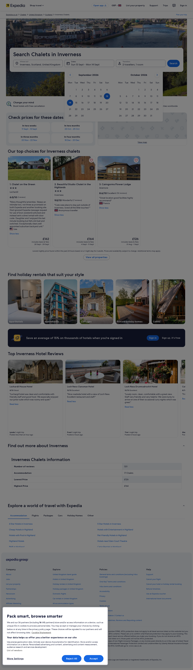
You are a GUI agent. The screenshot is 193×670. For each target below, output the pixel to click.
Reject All (71, 658)
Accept (94, 658)
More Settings (15, 658)
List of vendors (14, 650)
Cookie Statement (41, 632)
